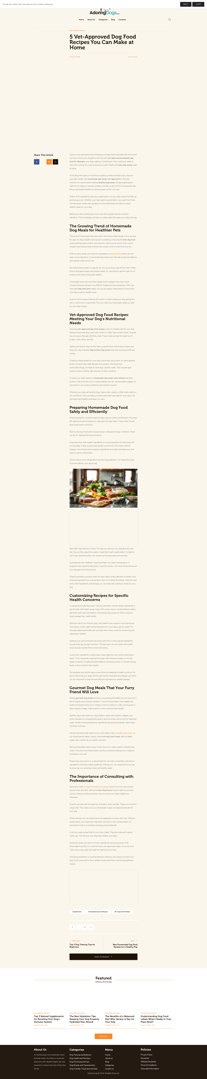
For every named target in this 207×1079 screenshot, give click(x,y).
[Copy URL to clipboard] (55, 162)
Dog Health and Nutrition (77, 30)
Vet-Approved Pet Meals (122, 912)
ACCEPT (198, 4)
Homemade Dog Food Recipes (98, 912)
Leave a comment (102, 957)
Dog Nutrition (77, 912)
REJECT (185, 4)
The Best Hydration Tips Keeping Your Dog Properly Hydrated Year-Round (84, 1019)
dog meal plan (116, 254)
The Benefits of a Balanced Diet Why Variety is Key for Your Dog (119, 1019)
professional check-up (126, 733)
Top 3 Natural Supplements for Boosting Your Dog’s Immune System (49, 1019)
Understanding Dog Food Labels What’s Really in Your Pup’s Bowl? (156, 1019)
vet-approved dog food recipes (96, 787)
